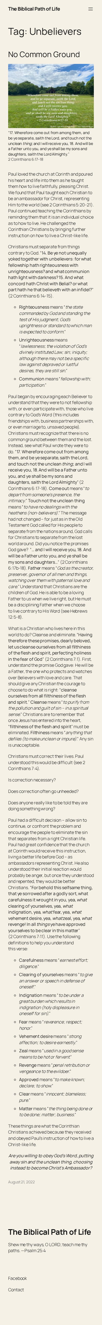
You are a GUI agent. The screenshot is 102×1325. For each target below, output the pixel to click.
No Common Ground (44, 54)
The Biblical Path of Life (34, 8)
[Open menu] (90, 9)
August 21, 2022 (21, 1181)
